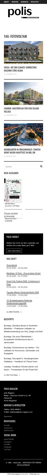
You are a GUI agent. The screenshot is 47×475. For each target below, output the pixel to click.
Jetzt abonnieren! (14, 250)
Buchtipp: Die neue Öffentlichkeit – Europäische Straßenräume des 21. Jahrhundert (19, 339)
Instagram (7, 442)
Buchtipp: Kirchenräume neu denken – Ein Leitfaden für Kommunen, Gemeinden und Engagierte (21, 350)
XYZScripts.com (34, 474)
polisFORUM (9, 439)
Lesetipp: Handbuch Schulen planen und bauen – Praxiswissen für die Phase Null (21, 368)
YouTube (7, 449)
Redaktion (15, 2)
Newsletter (34, 2)
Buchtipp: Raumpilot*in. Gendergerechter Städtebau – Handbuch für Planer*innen (21, 360)
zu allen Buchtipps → (12, 375)
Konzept (6, 2)
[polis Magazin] (23, 16)
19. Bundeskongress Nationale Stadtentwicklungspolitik (19, 302)
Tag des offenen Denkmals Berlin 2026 (23, 292)
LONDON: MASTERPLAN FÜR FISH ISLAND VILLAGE (21, 110)
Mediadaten (24, 2)
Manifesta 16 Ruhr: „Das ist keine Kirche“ (24, 273)
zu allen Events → (14, 311)
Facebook (7, 447)
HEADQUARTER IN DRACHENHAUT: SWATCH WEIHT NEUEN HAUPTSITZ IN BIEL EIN (22, 151)
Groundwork (12, 265)
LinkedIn (7, 444)
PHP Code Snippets (13, 474)
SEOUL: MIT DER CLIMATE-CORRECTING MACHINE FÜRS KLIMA (20, 69)
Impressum (8, 428)
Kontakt (7, 425)
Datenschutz (8, 430)
